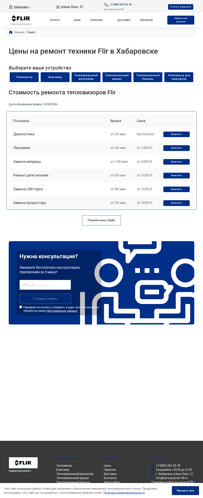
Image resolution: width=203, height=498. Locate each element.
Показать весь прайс (101, 220)
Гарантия (96, 20)
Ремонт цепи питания (30, 175)
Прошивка (21, 148)
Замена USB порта (28, 189)
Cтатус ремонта (180, 7)
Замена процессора (29, 203)
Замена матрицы (27, 161)
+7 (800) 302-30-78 (120, 4)
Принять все (185, 490)
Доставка (123, 20)
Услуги (54, 20)
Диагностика (23, 134)
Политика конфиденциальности (124, 492)
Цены (77, 20)
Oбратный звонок (180, 20)
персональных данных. (62, 311)
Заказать (176, 134)
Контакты (146, 20)
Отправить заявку (45, 298)
